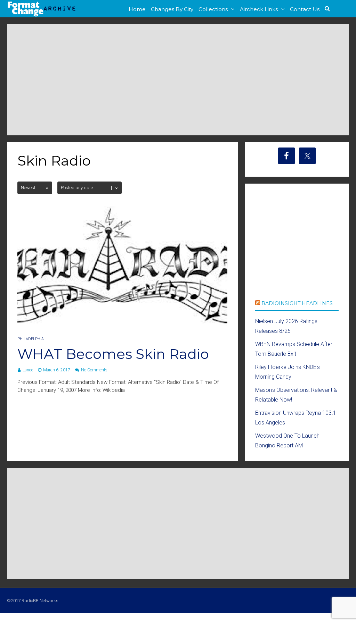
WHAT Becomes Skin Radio (113, 353)
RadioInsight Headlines (297, 303)
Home (137, 9)
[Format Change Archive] (41, 15)
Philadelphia (30, 339)
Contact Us (304, 9)
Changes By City (172, 9)
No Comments (94, 370)
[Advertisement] (178, 79)
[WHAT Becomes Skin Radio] (122, 324)
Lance (28, 370)
